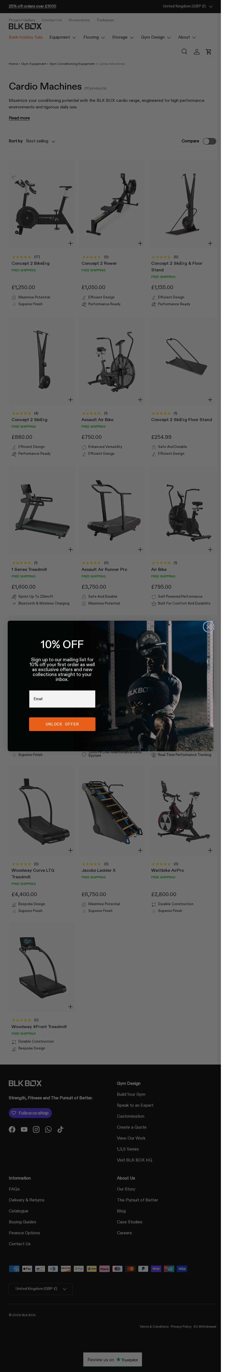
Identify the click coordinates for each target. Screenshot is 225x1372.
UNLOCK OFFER (62, 724)
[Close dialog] (208, 627)
